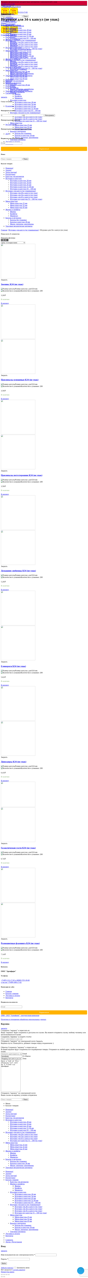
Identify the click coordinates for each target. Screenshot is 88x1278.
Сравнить (9, 1240)
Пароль (4, 1259)
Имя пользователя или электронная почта (18, 1255)
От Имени (27, 1056)
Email (25, 1054)
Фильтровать (49, 115)
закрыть (4, 97)
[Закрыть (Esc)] (2, 1274)
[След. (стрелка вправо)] (4, 1276)
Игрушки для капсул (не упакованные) (23, 230)
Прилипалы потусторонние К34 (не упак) (21, 475)
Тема (24, 1059)
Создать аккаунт (18, 1270)
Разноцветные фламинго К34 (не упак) (20, 943)
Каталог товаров (7, 25)
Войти (4, 1263)
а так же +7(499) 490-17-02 (11, 982)
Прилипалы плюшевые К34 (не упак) (19, 379)
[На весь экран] (6, 1274)
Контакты (9, 998)
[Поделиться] (4, 1274)
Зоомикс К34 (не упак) (12, 284)
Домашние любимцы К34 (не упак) (18, 570)
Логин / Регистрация (14, 1242)
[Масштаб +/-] (9, 1274)
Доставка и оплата (13, 996)
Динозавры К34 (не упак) (13, 761)
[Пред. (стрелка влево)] (2, 1276)
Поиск (25, 16)
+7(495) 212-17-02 (8, 4)
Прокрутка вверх (7, 1272)
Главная (4, 230)
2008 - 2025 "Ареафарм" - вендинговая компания (20, 1015)
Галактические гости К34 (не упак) (18, 848)
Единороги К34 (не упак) (13, 666)
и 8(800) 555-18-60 (22, 980)
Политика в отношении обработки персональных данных (23, 1019)
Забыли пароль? (7, 1268)
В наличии (10, 106)
